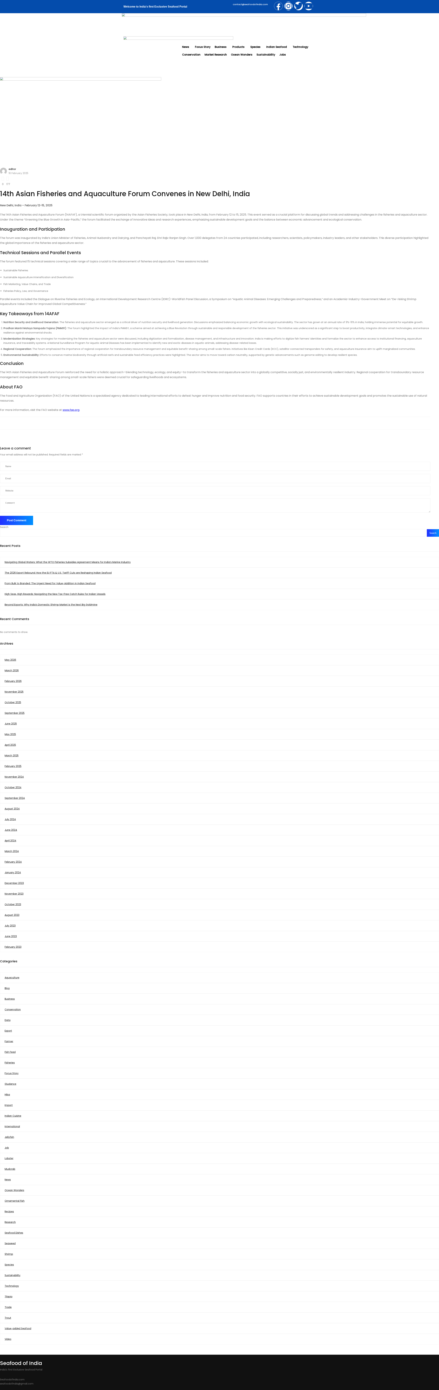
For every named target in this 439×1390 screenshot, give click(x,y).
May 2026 (10, 660)
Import (9, 1105)
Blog (7, 988)
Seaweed (10, 1243)
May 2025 (10, 734)
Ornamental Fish (15, 1201)
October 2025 (13, 702)
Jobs (282, 54)
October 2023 (13, 904)
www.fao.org (71, 410)
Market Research (216, 54)
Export (8, 1030)
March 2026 (12, 670)
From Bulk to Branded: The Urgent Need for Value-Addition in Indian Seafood (50, 583)
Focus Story (203, 47)
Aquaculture (12, 977)
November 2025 (14, 691)
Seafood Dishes (14, 1232)
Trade (8, 1307)
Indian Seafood (276, 47)
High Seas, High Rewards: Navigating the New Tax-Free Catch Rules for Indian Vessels (55, 594)
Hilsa (7, 1094)
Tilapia (8, 1296)
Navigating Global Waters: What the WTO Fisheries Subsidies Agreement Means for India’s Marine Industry (68, 562)
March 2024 (12, 851)
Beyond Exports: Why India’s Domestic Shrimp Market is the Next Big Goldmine (51, 604)
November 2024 (14, 777)
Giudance (10, 1084)
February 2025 (13, 766)
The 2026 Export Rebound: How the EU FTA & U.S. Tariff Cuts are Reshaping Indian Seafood (58, 572)
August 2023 (12, 915)
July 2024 (10, 819)
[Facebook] (278, 6)
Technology (300, 47)
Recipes (9, 1211)
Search (4, 527)
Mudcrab (10, 1169)
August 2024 (12, 808)
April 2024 (10, 840)
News (185, 47)
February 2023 (13, 947)
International (12, 1126)
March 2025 (12, 755)
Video (8, 1339)
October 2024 (13, 787)
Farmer (9, 1041)
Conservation (191, 54)
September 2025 (15, 713)
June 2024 (11, 830)
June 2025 (11, 723)
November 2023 (14, 893)
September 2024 (15, 798)
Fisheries (10, 1062)
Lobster (9, 1158)
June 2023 (11, 936)
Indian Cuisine (13, 1116)
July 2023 (10, 925)
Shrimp (9, 1254)
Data (7, 1020)
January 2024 (13, 872)
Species (255, 47)
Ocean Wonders (241, 54)
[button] (186, 47)
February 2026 (13, 681)
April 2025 (10, 745)
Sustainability (266, 54)
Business (221, 47)
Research (10, 1222)
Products (238, 47)
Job (7, 1147)
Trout (8, 1318)
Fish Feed (10, 1052)
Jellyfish (9, 1137)
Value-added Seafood (18, 1328)
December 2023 (14, 883)
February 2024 (13, 862)
